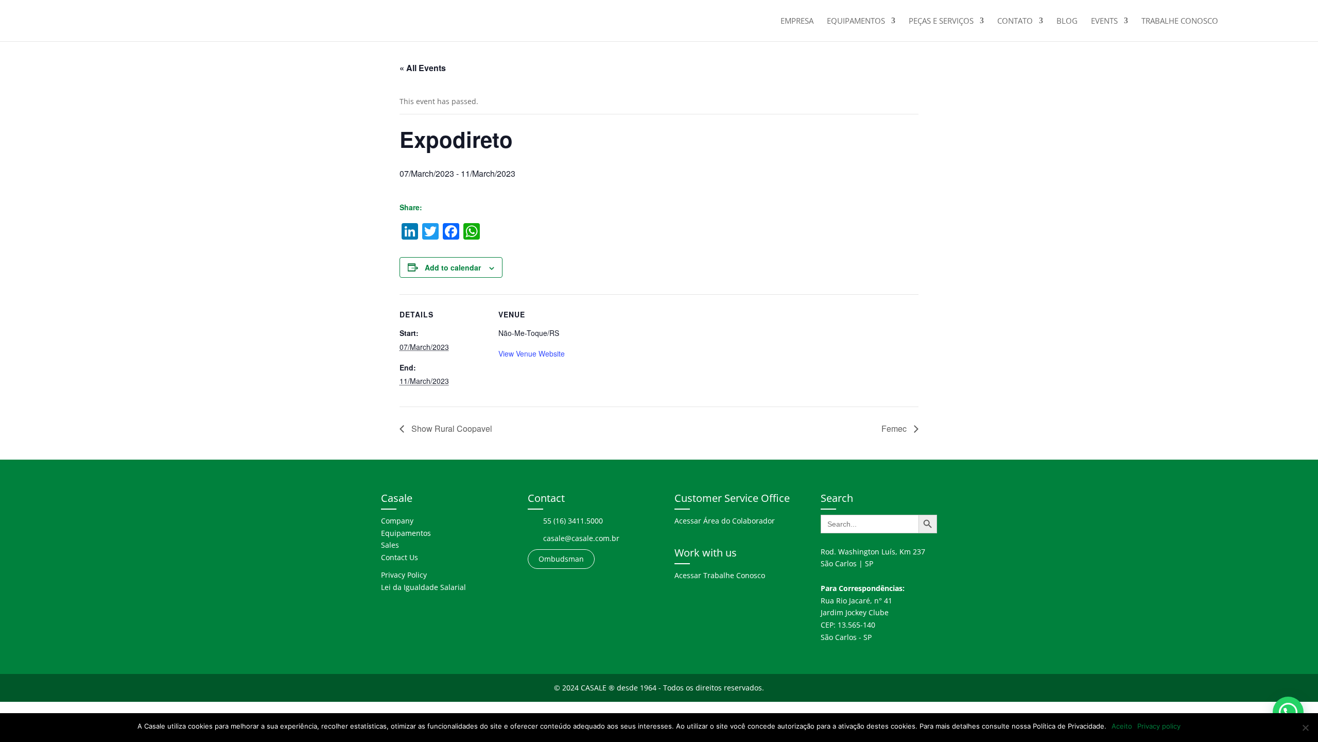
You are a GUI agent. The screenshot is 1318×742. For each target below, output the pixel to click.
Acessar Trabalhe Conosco (719, 575)
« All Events (423, 68)
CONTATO (1015, 21)
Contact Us (399, 557)
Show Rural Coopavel (450, 428)
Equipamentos (406, 533)
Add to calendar (453, 267)
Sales (390, 545)
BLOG (1067, 21)
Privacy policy (1159, 726)
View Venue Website (531, 353)
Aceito (1122, 726)
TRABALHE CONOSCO (1179, 21)
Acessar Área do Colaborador (724, 521)
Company (397, 521)
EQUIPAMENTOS (856, 21)
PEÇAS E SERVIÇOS (941, 21)
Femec (895, 428)
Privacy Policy (404, 575)
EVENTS (1104, 21)
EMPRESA (797, 21)
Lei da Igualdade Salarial (423, 587)
